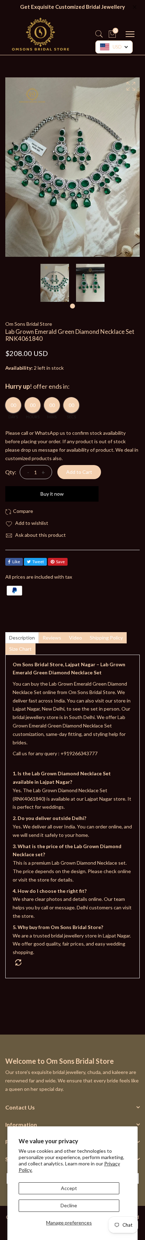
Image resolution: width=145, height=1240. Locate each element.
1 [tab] (72, 306)
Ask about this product (40, 535)
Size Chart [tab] (20, 649)
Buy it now (52, 494)
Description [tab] (22, 638)
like (16, 561)
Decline (69, 1205)
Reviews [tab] (52, 638)
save (60, 561)
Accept (69, 1188)
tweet (38, 561)
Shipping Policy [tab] (106, 638)
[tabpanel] (54, 283)
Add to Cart (79, 472)
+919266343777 (79, 753)
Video (75, 638)
